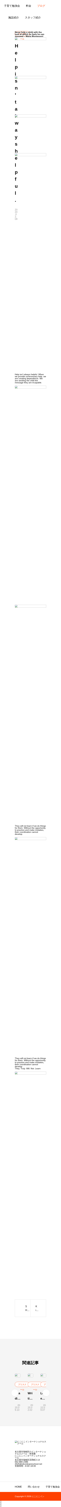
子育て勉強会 (12, 5)
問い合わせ (34, 1487)
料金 (28, 5)
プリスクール (22, 1385)
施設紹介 (13, 17)
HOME (18, 1487)
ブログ (41, 5)
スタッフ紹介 (33, 17)
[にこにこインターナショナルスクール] (30, 1444)
